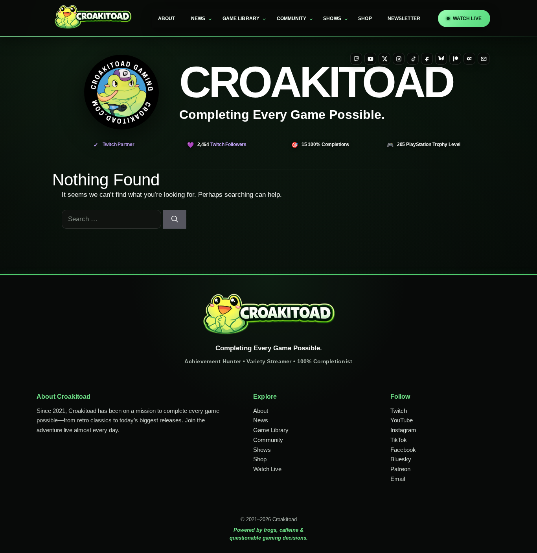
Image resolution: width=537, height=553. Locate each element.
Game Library (241, 18)
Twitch (398, 410)
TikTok (398, 439)
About (166, 18)
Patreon (400, 469)
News (198, 18)
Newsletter (404, 18)
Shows (332, 18)
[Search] (174, 219)
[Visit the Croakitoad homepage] (121, 92)
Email (397, 478)
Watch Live (267, 469)
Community (291, 18)
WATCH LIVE (467, 18)
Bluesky (400, 459)
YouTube (401, 420)
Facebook (403, 449)
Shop (365, 18)
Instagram (403, 430)
